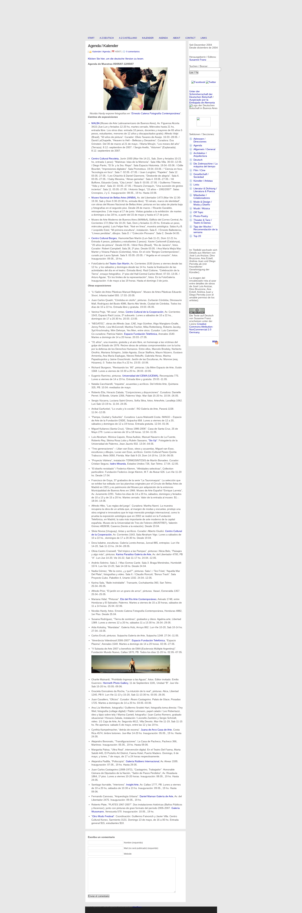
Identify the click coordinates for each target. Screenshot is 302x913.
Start (91, 38)
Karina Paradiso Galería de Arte (133, 554)
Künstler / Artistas (203, 180)
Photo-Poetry (200, 216)
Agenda (163, 38)
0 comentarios (133, 51)
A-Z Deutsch (107, 38)
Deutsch (198, 159)
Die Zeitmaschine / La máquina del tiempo (205, 165)
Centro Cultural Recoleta (105, 158)
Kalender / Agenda (101, 51)
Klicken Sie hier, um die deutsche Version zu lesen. (116, 58)
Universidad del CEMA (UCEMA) (140, 375)
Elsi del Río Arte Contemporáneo (138, 599)
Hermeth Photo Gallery (115, 683)
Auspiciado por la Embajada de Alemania (202, 101)
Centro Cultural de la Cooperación (144, 311)
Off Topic (198, 212)
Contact (190, 38)
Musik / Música (201, 208)
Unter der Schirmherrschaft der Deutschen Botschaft (201, 94)
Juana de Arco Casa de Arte (156, 729)
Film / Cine (199, 170)
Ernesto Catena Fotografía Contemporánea (156, 113)
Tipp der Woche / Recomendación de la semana (205, 229)
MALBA (95, 123)
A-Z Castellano (128, 38)
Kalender (148, 38)
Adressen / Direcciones (199, 140)
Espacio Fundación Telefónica (140, 333)
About (176, 38)
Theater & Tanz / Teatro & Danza (202, 221)
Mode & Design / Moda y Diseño (202, 203)
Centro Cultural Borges (104, 238)
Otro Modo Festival (102, 816)
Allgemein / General (204, 149)
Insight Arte (132, 784)
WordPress (137, 907)
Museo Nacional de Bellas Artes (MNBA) (113, 197)
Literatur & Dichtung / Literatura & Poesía (205, 190)
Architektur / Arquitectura (200, 154)
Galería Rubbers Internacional (142, 761)
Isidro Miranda (118, 463)
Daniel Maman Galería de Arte (156, 796)
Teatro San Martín (119, 263)
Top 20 (197, 236)
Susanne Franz (197, 59)
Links (204, 38)
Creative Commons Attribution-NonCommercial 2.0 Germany (201, 328)
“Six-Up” (152, 440)
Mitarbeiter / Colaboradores (201, 196)
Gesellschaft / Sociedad (200, 175)
